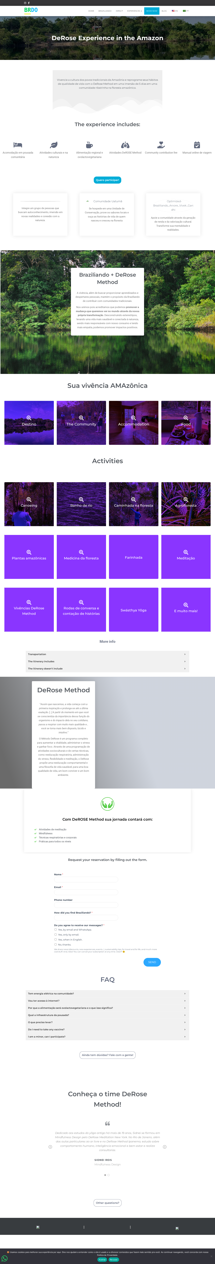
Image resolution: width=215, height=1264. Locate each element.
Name (58, 874)
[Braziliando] (31, 11)
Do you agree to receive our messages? (79, 925)
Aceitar (102, 1259)
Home (91, 11)
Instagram (25, 3)
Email (58, 887)
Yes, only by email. (68, 934)
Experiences (134, 11)
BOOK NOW (151, 11)
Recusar (114, 1259)
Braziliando (104, 11)
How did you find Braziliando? (73, 912)
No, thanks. (64, 944)
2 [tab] (109, 1175)
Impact (119, 11)
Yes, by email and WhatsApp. (75, 929)
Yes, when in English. (70, 939)
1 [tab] (105, 1175)
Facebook (29, 3)
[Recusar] (211, 1256)
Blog (164, 11)
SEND (152, 962)
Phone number (63, 900)
